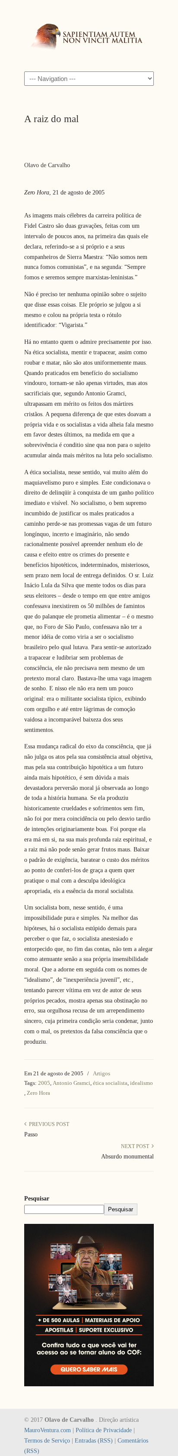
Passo (31, 1134)
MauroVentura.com (47, 1430)
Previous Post (47, 1124)
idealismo (141, 1083)
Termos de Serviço (47, 1440)
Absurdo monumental (127, 1156)
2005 (44, 1083)
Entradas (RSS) (94, 1440)
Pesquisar (36, 1198)
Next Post (136, 1146)
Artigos (101, 1073)
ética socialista (110, 1083)
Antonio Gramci (71, 1083)
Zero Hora (38, 1093)
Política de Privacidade (104, 1430)
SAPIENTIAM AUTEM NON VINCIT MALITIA (89, 35)
